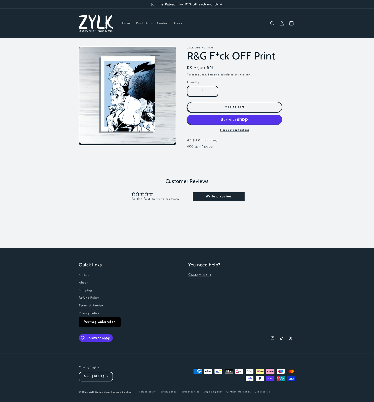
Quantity (193, 82)
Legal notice (262, 392)
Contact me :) (199, 275)
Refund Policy (89, 298)
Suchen (84, 275)
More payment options (234, 130)
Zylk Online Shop (99, 392)
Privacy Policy (89, 313)
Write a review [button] (218, 196)
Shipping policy (212, 392)
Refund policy (147, 392)
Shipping (213, 75)
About (83, 282)
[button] (144, 23)
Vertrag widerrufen (100, 322)
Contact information (238, 392)
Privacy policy (168, 392)
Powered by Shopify (123, 392)
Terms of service (189, 392)
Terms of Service (91, 305)
